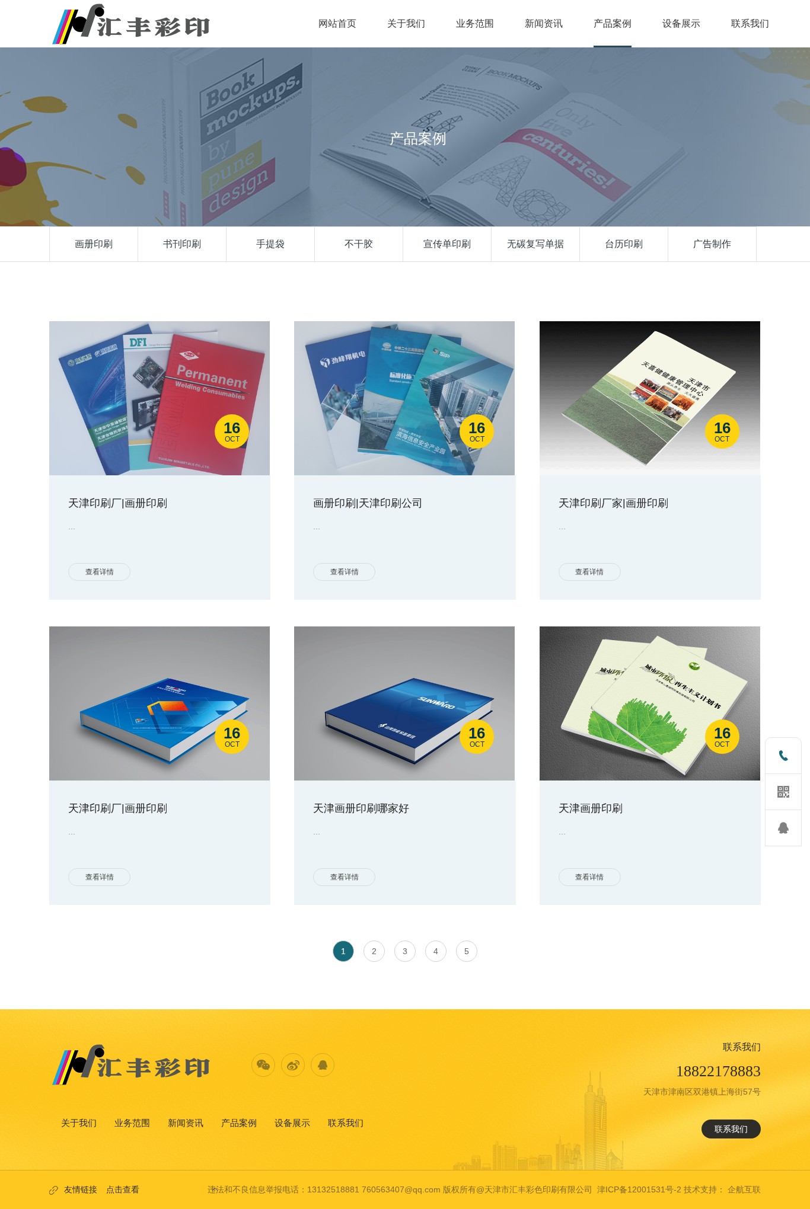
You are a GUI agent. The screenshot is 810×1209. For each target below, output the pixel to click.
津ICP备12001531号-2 (639, 1189)
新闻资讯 (185, 1123)
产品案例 (239, 1123)
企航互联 (744, 1189)
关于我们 (79, 1123)
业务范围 (132, 1123)
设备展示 (292, 1123)
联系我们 (345, 1123)
